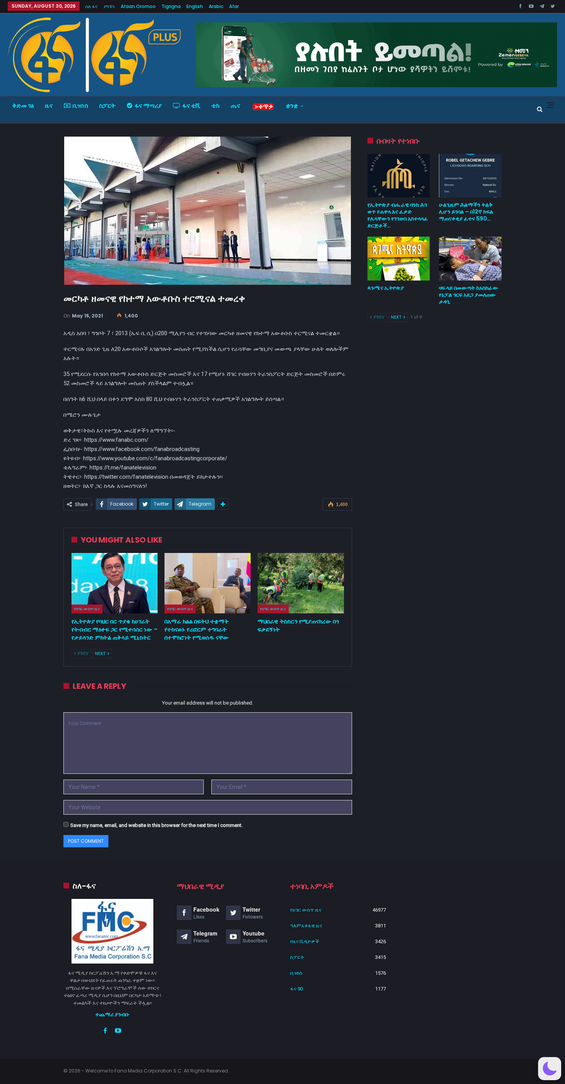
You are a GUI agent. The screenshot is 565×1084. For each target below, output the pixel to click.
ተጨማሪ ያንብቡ (112, 1014)
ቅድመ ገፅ (23, 105)
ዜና (49, 105)
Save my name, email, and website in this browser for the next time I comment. (156, 825)
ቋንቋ (292, 105)
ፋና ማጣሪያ (148, 105)
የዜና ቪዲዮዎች (304, 941)
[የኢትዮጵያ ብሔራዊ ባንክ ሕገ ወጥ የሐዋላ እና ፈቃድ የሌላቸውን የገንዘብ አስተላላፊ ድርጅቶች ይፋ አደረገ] (398, 176)
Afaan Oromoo (138, 6)
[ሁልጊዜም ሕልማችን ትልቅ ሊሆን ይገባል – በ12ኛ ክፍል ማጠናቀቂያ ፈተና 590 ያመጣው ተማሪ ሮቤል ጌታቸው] (470, 176)
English (194, 6)
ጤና (235, 105)
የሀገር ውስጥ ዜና (87, 609)
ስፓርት (107, 105)
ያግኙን (109, 6)
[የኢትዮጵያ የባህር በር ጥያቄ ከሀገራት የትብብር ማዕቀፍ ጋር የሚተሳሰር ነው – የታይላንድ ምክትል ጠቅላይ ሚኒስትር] (114, 583)
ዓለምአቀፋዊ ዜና (306, 926)
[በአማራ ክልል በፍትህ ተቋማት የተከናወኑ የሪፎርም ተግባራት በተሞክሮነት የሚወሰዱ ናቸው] (208, 583)
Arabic (216, 6)
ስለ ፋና (91, 6)
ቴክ (215, 105)
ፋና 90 (296, 989)
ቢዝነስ (80, 105)
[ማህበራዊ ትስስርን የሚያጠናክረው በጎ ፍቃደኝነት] (301, 583)
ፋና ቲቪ (191, 105)
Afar (234, 6)
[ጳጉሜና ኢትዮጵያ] (398, 259)
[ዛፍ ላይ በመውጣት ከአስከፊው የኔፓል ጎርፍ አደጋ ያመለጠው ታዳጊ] (470, 259)
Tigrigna (171, 6)
